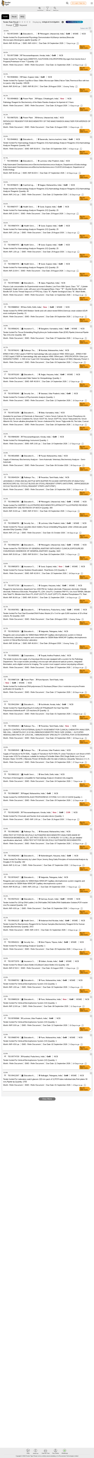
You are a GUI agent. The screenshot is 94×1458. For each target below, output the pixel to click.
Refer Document (16, 65)
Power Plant (28, 99)
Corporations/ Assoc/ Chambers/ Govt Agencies (30, 655)
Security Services (30, 393)
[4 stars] (27, 22)
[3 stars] (25, 22)
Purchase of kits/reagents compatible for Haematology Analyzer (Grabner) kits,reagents (38, 778)
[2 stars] (22, 22)
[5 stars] (30, 22)
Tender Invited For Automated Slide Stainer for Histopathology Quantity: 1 (32, 378)
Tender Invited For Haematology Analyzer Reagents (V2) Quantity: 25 (30, 210)
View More (47, 1099)
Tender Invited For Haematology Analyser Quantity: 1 (24, 946)
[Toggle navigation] (91, 3)
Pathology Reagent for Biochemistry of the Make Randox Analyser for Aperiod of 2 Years (38, 102)
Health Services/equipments (29, 207)
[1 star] (20, 22)
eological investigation (50, 22)
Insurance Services (30, 329)
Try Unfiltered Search (74, 22)
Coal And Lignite (29, 185)
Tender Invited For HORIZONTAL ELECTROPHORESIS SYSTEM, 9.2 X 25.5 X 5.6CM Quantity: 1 (42, 797)
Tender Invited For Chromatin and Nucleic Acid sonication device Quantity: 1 (33, 816)
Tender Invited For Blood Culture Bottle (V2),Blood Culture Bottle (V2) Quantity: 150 (36, 965)
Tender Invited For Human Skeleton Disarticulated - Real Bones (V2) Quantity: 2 (35, 570)
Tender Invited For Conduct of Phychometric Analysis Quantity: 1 (29, 397)
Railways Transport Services (30, 350)
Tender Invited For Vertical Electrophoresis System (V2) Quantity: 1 (30, 984)
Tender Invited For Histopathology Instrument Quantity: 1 (25, 440)
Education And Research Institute (29, 34)
